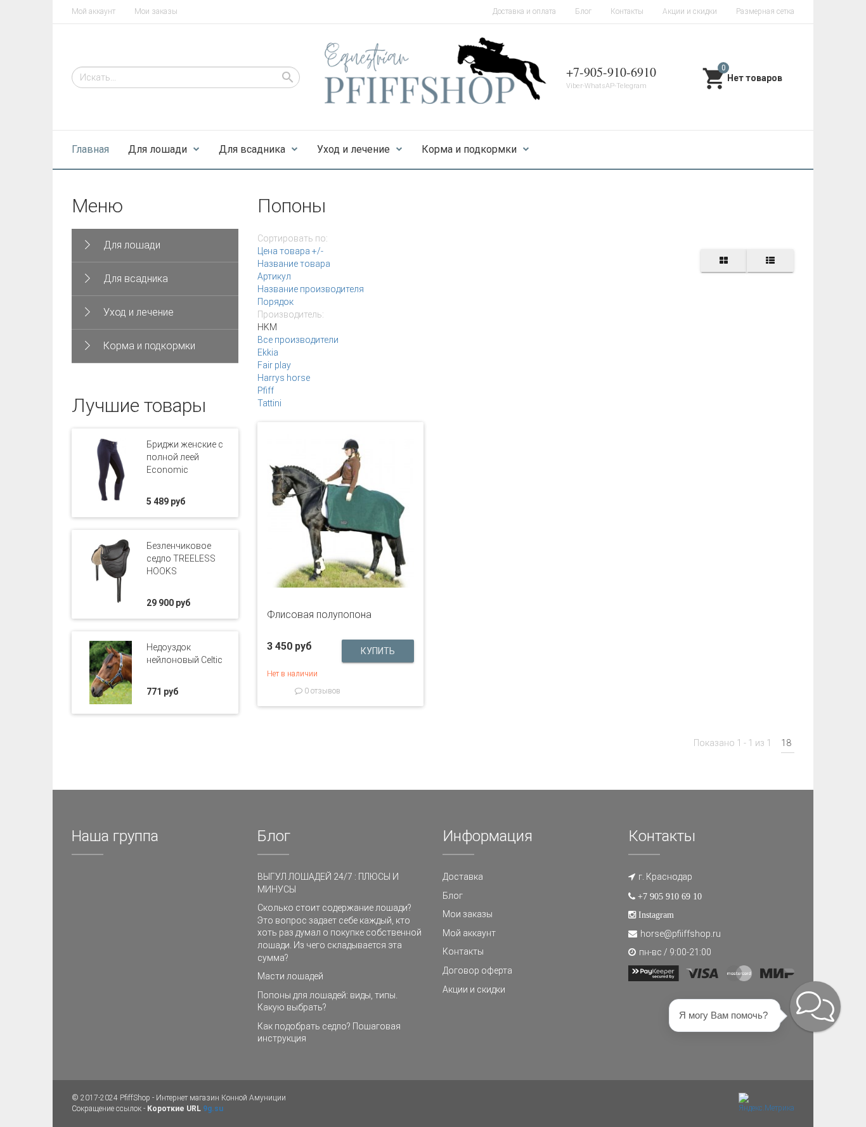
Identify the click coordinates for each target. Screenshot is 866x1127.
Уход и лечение (353, 149)
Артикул (274, 276)
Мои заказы (156, 11)
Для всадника (252, 149)
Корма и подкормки (469, 149)
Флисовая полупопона (319, 615)
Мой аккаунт (93, 11)
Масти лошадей (290, 976)
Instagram (656, 914)
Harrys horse (283, 378)
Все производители (298, 340)
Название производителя (310, 289)
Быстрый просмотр (340, 581)
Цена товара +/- (290, 251)
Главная (90, 149)
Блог (583, 11)
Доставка (463, 877)
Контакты (627, 11)
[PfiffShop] (433, 77)
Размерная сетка (765, 11)
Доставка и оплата (524, 11)
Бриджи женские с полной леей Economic (184, 457)
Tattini (269, 403)
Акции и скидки (689, 11)
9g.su (213, 1108)
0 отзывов (321, 690)
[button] (815, 1006)
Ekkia (267, 352)
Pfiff (265, 390)
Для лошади (157, 149)
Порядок (275, 302)
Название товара (293, 264)
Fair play (274, 365)
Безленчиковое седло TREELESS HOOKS (181, 558)
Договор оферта (477, 970)
